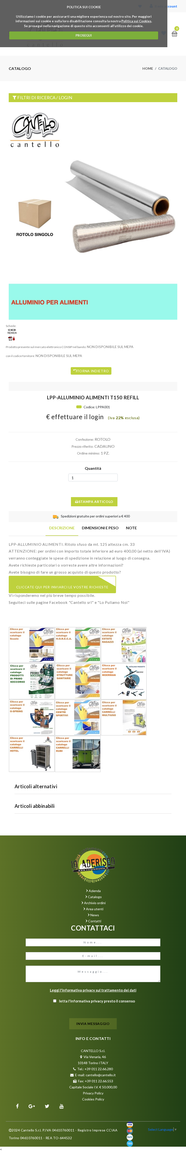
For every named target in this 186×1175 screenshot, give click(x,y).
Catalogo (95, 897)
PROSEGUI (84, 35)
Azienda (95, 891)
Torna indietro (93, 371)
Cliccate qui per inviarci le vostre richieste (62, 587)
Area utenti (94, 909)
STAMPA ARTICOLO (96, 502)
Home (147, 68)
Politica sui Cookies (136, 21)
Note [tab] (131, 527)
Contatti (94, 921)
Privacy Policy (93, 1093)
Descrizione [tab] (62, 527)
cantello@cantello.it (101, 1075)
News (94, 915)
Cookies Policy (93, 1099)
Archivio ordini (95, 903)
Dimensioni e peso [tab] (100, 527)
